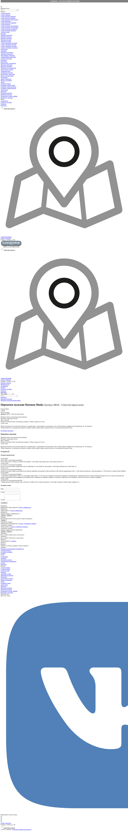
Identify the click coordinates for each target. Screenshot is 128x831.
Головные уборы (6, 83)
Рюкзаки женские (6, 40)
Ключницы (4, 62)
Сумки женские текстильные (9, 19)
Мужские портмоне (6, 65)
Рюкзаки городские (6, 35)
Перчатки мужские (6, 93)
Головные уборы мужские (8, 87)
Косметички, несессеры (8, 74)
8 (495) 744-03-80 (6, 238)
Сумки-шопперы (6, 21)
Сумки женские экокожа (8, 18)
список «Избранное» (25, 507)
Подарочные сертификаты (8, 561)
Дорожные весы (5, 71)
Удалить (9, 515)
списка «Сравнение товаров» (19, 526)
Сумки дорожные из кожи (8, 44)
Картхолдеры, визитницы (8, 63)
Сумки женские (5, 13)
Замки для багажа (6, 79)
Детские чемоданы (6, 58)
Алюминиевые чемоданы (8, 57)
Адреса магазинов (6, 237)
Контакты (4, 105)
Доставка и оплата (6, 560)
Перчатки (3, 91)
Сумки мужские (5, 24)
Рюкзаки (3, 33)
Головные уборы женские (8, 88)
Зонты (2, 82)
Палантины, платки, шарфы (9, 96)
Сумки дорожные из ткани (9, 46)
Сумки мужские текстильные (9, 26)
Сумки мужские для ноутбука (9, 27)
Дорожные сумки (6, 41)
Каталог (3, 387)
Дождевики (4, 77)
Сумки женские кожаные (8, 16)
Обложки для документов (8, 68)
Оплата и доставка (6, 102)
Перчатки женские (6, 94)
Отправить (4, 502)
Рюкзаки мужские (6, 37)
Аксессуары (4, 90)
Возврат (3, 553)
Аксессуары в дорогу (7, 69)
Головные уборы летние (8, 85)
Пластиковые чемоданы (8, 55)
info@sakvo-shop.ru (9, 108)
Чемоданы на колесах (7, 52)
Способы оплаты (6, 550)
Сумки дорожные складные (9, 43)
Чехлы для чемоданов (7, 76)
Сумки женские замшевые (8, 22)
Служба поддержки (6, 552)
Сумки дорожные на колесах (9, 47)
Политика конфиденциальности (21, 829)
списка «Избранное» (17, 510)
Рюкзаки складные (6, 38)
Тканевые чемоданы (7, 54)
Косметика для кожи (7, 97)
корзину (13, 541)
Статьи (3, 563)
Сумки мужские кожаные (8, 30)
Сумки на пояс (5, 32)
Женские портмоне (6, 66)
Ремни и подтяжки (6, 80)
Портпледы (4, 49)
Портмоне (4, 60)
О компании (4, 101)
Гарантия (3, 104)
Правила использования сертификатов (12, 549)
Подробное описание (7, 430)
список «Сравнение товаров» (27, 523)
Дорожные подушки (7, 72)
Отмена (3, 515)
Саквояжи (4, 51)
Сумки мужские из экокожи (9, 29)
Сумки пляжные (5, 15)
